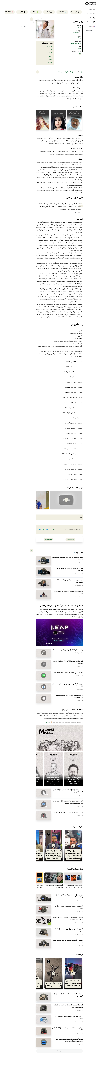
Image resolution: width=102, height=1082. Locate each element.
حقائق (50, 56)
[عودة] (31, 19)
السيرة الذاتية (49, 46)
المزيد (60, 1051)
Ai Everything (75, 12)
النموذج (48, 722)
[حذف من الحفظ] (37, 71)
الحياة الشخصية (48, 53)
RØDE (21, 12)
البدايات (50, 50)
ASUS (48, 12)
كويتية (79, 38)
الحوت (79, 48)
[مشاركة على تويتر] (47, 529)
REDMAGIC (8, 12)
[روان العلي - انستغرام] (80, 53)
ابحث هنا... (23, 26)
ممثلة (79, 27)
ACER (34, 12)
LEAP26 (61, 12)
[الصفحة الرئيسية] (90, 3)
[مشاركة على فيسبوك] (50, 529)
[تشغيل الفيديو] (66, 500)
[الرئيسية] (81, 71)
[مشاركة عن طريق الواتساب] (43, 529)
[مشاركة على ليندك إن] (40, 529)
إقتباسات (49, 59)
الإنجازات (49, 62)
